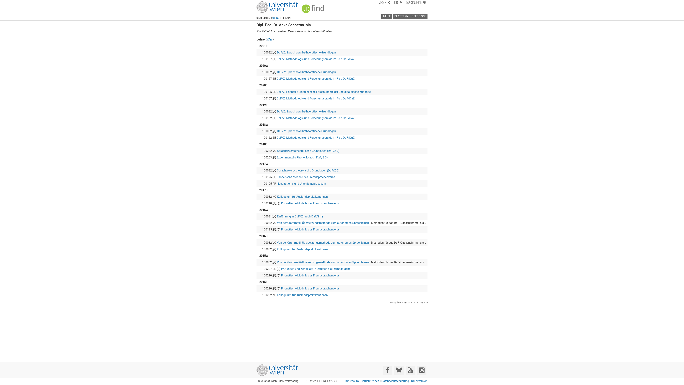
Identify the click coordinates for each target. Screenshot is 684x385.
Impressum (352, 381)
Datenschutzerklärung (395, 381)
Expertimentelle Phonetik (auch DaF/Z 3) (302, 157)
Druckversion (419, 381)
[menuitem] (398, 2)
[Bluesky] (398, 370)
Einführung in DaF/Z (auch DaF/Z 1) (300, 216)
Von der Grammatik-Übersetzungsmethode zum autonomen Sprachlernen (323, 223)
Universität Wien (268, 3)
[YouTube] (410, 370)
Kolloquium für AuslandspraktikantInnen (302, 196)
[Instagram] (421, 370)
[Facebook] (387, 370)
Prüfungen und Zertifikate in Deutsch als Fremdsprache (315, 269)
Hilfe (387, 16)
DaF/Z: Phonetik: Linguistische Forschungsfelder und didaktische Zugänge (324, 92)
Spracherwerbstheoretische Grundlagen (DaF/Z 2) (308, 151)
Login (383, 2)
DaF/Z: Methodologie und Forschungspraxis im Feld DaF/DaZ (316, 59)
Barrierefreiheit (370, 381)
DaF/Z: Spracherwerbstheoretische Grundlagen (306, 52)
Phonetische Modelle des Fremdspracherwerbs (306, 177)
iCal (270, 39)
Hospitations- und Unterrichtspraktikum (301, 183)
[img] (313, 10)
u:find (275, 18)
